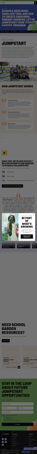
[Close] (34, 215)
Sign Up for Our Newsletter (26, 236)
